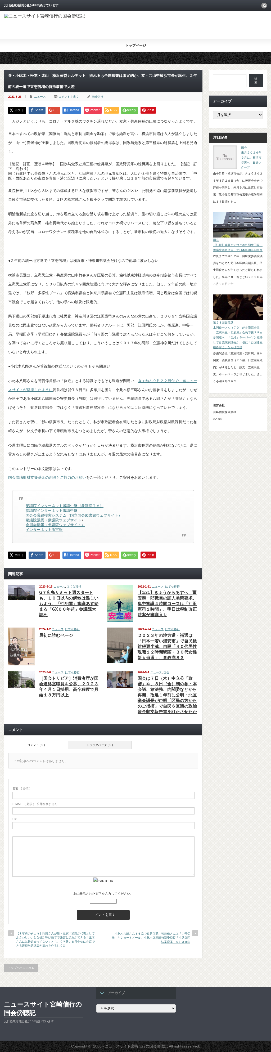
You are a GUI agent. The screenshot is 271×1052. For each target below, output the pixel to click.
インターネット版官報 (44, 529)
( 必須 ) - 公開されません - (35, 803)
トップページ (135, 45)
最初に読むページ (56, 635)
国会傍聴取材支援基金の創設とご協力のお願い (47, 477)
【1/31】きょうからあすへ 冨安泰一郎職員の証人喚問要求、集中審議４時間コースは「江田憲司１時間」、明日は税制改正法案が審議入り (167, 603)
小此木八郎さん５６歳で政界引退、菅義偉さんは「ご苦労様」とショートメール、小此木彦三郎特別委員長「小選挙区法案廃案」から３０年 (151, 937)
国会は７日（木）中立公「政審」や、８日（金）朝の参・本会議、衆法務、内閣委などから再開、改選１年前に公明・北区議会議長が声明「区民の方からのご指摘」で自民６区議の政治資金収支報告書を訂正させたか (167, 695)
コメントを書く (68, 96)
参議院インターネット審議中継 (52, 510)
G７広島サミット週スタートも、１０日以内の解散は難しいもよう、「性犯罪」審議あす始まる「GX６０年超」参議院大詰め (68, 603)
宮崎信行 (97, 96)
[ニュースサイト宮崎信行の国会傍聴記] (44, 16)
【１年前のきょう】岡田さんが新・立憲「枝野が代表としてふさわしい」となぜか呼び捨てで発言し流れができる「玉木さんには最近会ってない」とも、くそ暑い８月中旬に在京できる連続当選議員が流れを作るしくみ (55, 939)
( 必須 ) (21, 788)
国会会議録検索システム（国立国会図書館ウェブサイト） (74, 515)
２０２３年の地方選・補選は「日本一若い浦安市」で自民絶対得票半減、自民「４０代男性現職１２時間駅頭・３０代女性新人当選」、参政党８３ (167, 646)
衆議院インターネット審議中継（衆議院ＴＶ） (64, 506)
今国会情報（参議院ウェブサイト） (55, 525)
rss (264, 5)
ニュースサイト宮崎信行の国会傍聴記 (43, 1008)
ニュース (40, 96)
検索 (255, 80)
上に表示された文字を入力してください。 (103, 894)
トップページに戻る (21, 967)
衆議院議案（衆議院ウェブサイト (53, 520)
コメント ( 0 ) (36, 744)
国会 (166, 672)
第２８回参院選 (223, 322)
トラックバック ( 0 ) (100, 744)
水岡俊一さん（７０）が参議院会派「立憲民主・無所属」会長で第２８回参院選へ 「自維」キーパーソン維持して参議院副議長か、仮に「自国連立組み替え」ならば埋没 (238, 337)
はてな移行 (74, 586)
